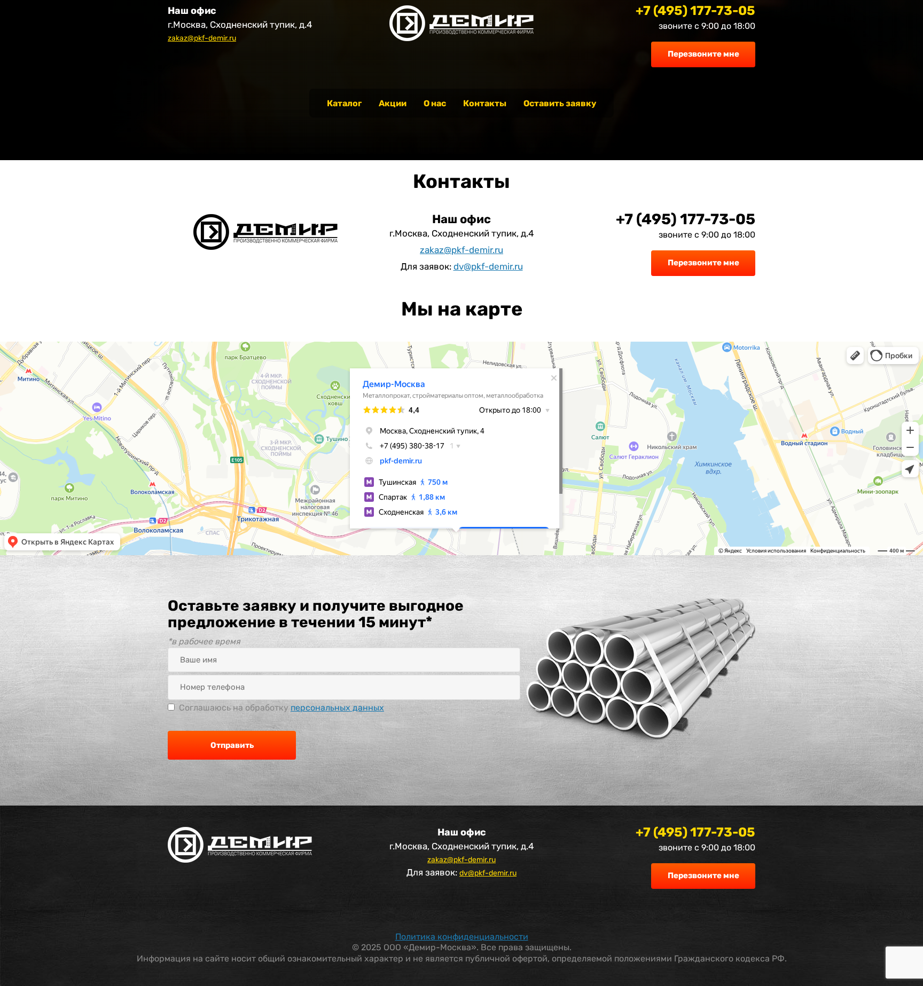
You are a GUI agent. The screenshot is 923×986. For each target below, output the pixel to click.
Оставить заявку (559, 103)
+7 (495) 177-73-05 (695, 10)
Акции (392, 103)
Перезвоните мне (703, 54)
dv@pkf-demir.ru (488, 266)
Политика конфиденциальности (461, 937)
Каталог (344, 103)
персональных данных (337, 708)
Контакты (484, 103)
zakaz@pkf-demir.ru (202, 38)
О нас (435, 103)
